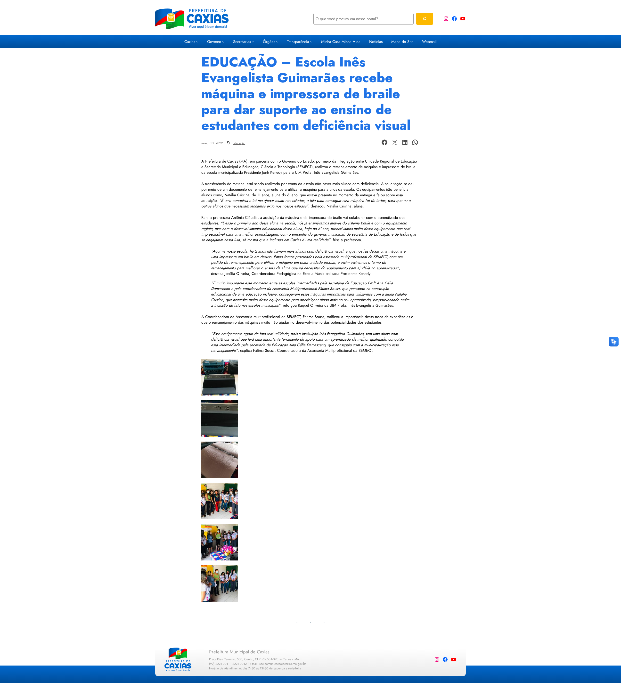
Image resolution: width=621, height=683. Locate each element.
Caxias (189, 41)
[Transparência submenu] (311, 42)
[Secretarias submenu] (253, 42)
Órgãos (269, 41)
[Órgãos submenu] (277, 42)
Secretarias (242, 41)
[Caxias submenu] (197, 42)
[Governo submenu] (223, 42)
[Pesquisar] (424, 19)
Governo (214, 41)
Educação (239, 143)
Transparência (298, 41)
